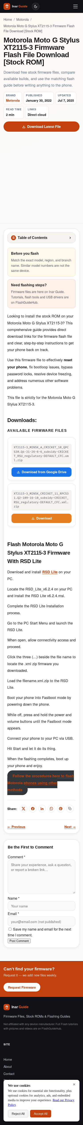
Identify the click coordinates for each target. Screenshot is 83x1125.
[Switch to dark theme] (35, 6)
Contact (9, 1073)
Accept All (40, 1113)
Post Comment (19, 941)
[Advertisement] (41, 175)
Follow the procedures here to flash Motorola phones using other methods (40, 782)
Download (44, 518)
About (8, 1066)
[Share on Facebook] (33, 808)
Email (13, 913)
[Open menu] (75, 6)
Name (13, 898)
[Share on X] (23, 808)
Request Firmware (22, 987)
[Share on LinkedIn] (42, 808)
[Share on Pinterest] (60, 808)
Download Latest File (44, 126)
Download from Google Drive (44, 471)
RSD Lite (50, 571)
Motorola (22, 19)
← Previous (16, 826)
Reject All (18, 1113)
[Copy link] (70, 808)
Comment (16, 856)
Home (8, 19)
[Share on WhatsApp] (51, 808)
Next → (70, 826)
